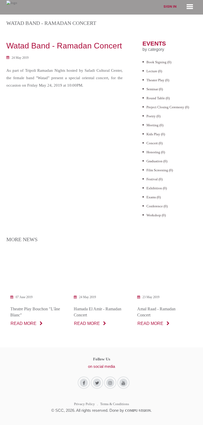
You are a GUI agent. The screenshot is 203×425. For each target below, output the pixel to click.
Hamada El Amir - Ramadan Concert (97, 312)
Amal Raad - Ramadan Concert (156, 312)
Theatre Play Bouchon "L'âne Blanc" (35, 312)
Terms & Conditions (114, 404)
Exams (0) (153, 197)
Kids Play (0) (155, 134)
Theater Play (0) (157, 80)
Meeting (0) (154, 125)
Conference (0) (157, 206)
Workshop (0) (156, 215)
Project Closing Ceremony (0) (167, 107)
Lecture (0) (154, 71)
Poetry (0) (153, 116)
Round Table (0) (158, 98)
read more (23, 323)
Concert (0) (154, 143)
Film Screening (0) (159, 170)
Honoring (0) (155, 152)
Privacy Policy (84, 404)
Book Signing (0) (158, 62)
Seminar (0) (154, 89)
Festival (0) (154, 179)
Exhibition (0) (156, 188)
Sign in (170, 6)
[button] (190, 6)
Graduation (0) (156, 161)
